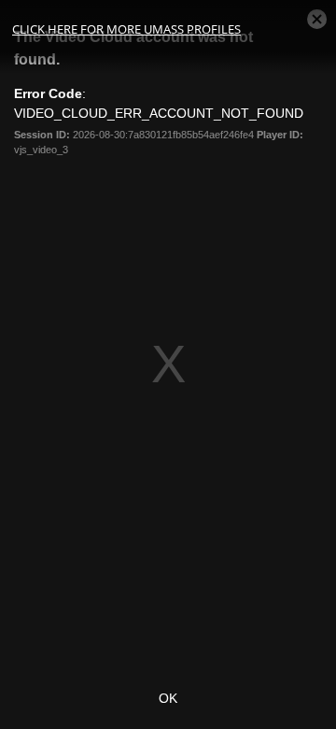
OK (168, 698)
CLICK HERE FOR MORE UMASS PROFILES (126, 29)
